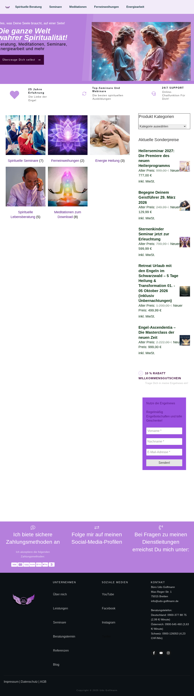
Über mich (60, 594)
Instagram (108, 622)
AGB (43, 681)
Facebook (108, 608)
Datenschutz (29, 681)
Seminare (59, 622)
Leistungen (60, 608)
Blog (56, 664)
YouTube (108, 594)
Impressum (11, 681)
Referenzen (61, 650)
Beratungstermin (64, 636)
